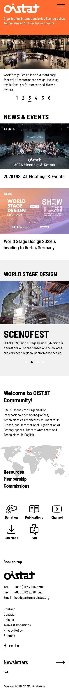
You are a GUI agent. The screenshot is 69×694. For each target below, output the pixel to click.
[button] (26, 362)
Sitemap (9, 635)
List (6, 672)
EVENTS (9, 129)
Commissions (16, 486)
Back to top (13, 561)
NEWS (8, 194)
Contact (9, 609)
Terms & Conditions (17, 625)
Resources (14, 472)
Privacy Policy (13, 630)
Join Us (9, 620)
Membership (15, 479)
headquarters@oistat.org (31, 597)
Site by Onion (39, 686)
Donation (10, 614)
